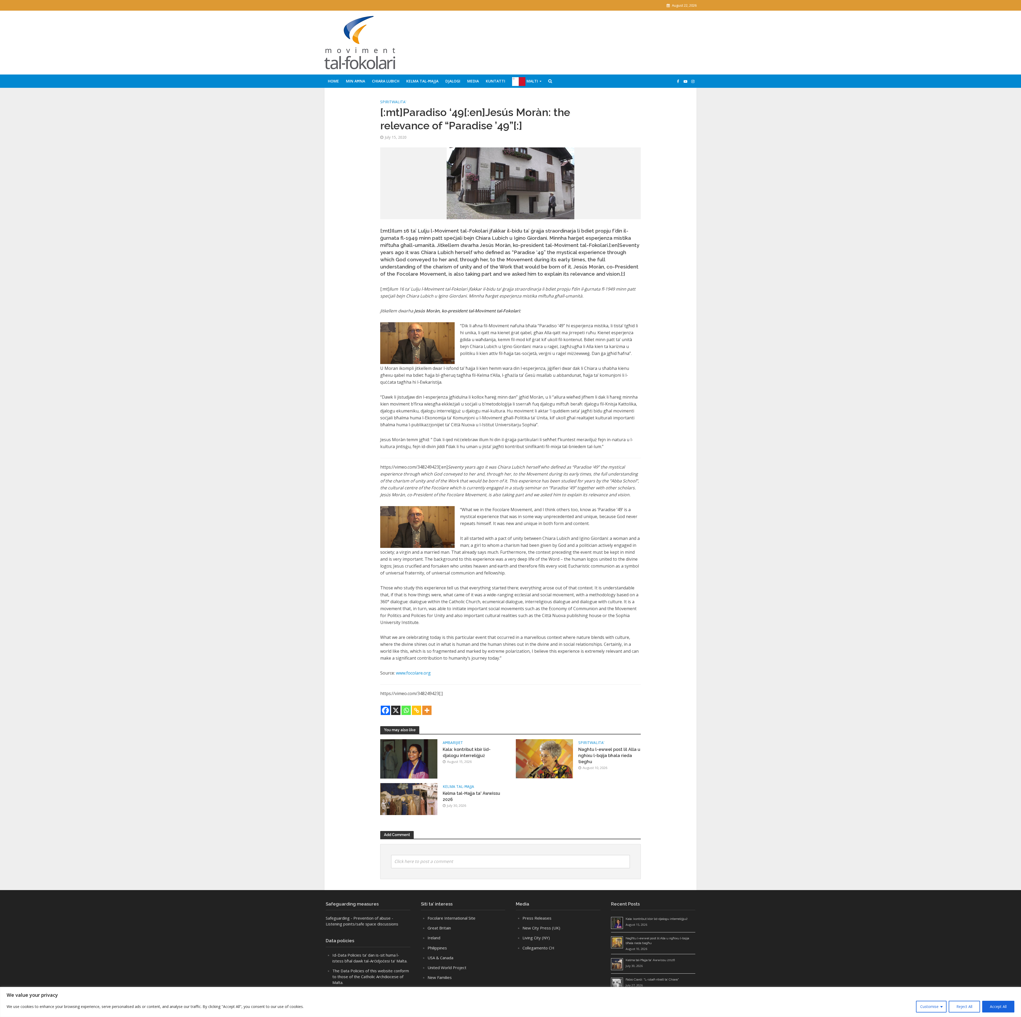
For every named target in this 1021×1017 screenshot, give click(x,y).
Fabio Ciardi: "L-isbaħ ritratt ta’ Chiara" (652, 979)
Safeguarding (338, 918)
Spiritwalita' (393, 101)
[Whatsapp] (406, 710)
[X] (395, 710)
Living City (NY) (536, 937)
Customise (929, 1006)
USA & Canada (440, 957)
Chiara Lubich (385, 81)
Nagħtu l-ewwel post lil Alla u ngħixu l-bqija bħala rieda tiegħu (609, 755)
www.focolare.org (413, 673)
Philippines (437, 947)
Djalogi (452, 81)
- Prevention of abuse (371, 918)
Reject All (964, 1006)
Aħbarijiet (453, 742)
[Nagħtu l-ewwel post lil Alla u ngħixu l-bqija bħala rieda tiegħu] (544, 758)
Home (333, 81)
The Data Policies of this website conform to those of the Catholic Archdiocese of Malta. (370, 976)
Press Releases (536, 918)
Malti (531, 81)
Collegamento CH (538, 947)
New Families (440, 977)
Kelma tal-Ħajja (422, 81)
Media (473, 81)
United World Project (447, 967)
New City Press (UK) (541, 928)
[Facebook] (385, 710)
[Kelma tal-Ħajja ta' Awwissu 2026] (408, 798)
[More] (427, 710)
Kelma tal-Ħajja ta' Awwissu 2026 (471, 796)
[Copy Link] (416, 710)
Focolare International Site (451, 918)
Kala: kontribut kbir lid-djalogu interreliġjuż (467, 752)
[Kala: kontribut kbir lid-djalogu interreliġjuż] (408, 758)
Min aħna (355, 81)
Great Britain (439, 928)
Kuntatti (495, 81)
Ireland (434, 937)
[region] (510, 1002)
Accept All (998, 1006)
